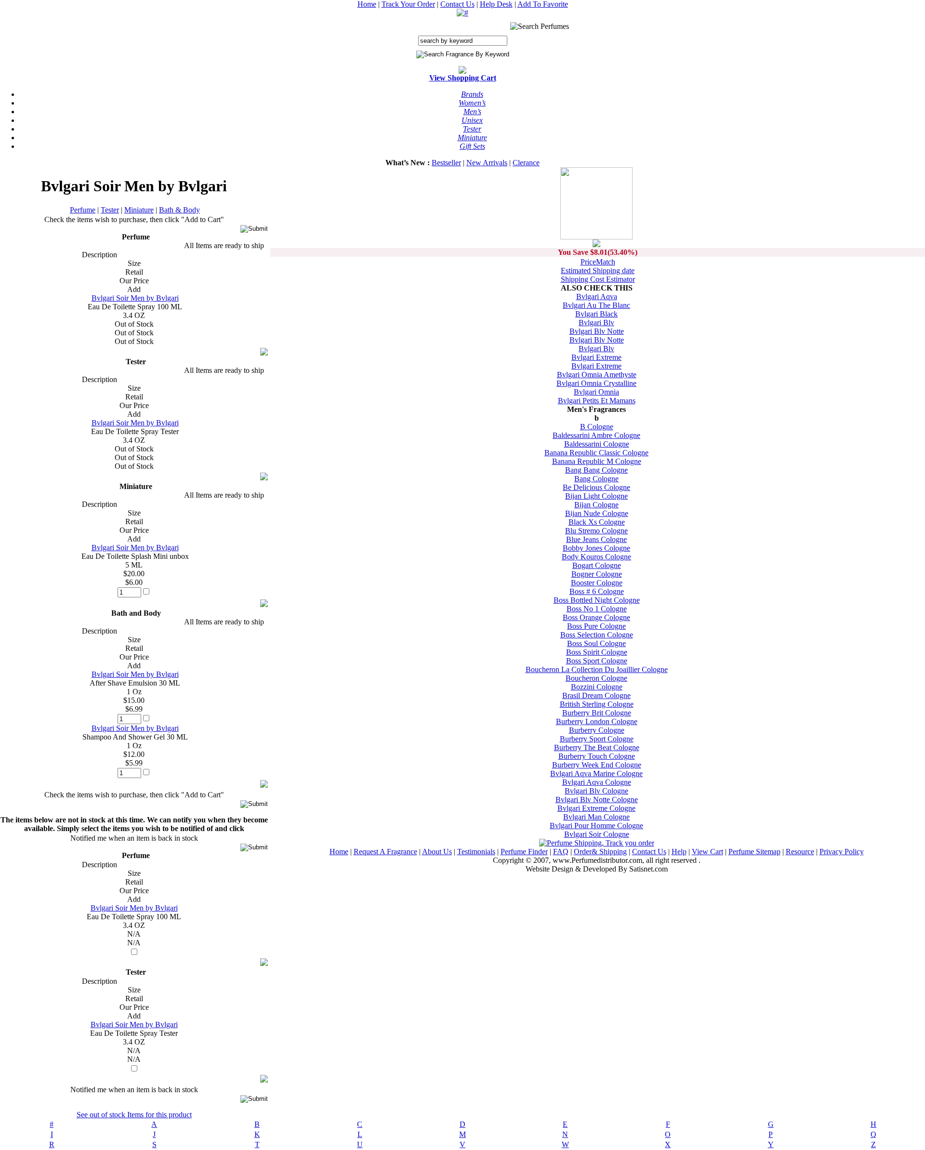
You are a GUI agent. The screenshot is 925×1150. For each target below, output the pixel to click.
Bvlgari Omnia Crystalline (596, 383)
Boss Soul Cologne (596, 643)
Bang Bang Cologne (596, 470)
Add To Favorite (542, 4)
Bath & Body (179, 210)
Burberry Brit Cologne (596, 713)
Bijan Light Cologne (596, 496)
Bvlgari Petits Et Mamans (596, 401)
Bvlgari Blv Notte (596, 331)
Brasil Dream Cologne (596, 695)
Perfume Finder (524, 851)
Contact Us (457, 4)
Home (366, 4)
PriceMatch (598, 262)
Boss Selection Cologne (596, 635)
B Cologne (596, 427)
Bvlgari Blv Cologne (596, 791)
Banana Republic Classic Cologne (596, 453)
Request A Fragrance (385, 851)
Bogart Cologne (596, 565)
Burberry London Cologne (596, 721)
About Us (437, 851)
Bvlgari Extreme (596, 357)
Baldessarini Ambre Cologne (596, 435)
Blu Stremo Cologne (596, 531)
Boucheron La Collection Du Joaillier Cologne (597, 669)
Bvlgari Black (596, 314)
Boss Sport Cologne (596, 661)
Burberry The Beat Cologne (596, 747)
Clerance (526, 163)
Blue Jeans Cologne (596, 539)
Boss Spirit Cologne (596, 652)
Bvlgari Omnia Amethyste (596, 374)
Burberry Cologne (596, 730)
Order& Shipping (600, 851)
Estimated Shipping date (597, 270)
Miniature (139, 210)
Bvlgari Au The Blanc (596, 305)
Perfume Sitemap (754, 851)
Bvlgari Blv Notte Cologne (596, 799)
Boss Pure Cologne (596, 626)
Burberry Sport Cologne (597, 739)
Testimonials (476, 851)
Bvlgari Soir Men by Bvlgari (135, 298)
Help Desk (496, 4)
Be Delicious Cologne (596, 487)
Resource (800, 851)
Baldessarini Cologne (596, 444)
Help (679, 851)
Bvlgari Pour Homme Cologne (596, 825)
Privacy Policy (841, 851)
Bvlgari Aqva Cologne (596, 782)
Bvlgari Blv (596, 322)
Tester (110, 210)
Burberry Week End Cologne (596, 765)
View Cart (707, 851)
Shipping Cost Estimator (598, 279)
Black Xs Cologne (596, 522)
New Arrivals (486, 163)
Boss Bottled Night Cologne (597, 600)
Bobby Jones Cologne (596, 548)
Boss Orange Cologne (596, 617)
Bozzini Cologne (596, 687)
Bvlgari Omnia (596, 392)
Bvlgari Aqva (596, 296)
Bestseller (446, 163)
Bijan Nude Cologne (596, 513)
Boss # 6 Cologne (596, 591)
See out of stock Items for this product (134, 1114)
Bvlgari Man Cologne (596, 817)
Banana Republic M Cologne (596, 461)
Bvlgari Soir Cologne (596, 834)
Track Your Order (408, 4)
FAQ (560, 851)
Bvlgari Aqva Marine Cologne (596, 773)
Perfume (82, 210)
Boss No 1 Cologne (597, 609)
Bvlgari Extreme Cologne (596, 808)
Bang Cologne (596, 479)
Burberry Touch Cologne (596, 756)
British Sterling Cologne (597, 704)
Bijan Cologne (596, 505)
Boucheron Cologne (596, 678)
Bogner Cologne (596, 574)
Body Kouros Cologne (596, 557)
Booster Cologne (596, 583)
